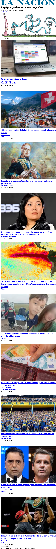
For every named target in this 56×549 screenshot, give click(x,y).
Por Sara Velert (5, 135)
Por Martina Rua (6, 81)
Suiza (2, 137)
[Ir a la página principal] (28, 5)
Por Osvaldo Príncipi (7, 541)
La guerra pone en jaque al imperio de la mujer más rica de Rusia (26, 232)
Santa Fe (3, 338)
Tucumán (4, 491)
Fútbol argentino (6, 438)
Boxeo (3, 542)
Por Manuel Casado (6, 489)
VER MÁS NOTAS (5, 546)
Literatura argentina (7, 185)
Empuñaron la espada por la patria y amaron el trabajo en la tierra (26, 181)
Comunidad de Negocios (8, 83)
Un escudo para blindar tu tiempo (14, 79)
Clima (3, 289)
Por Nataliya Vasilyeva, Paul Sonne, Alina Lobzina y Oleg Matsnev (20, 234)
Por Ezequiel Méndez (7, 183)
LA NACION (4, 12)
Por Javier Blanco (6, 387)
